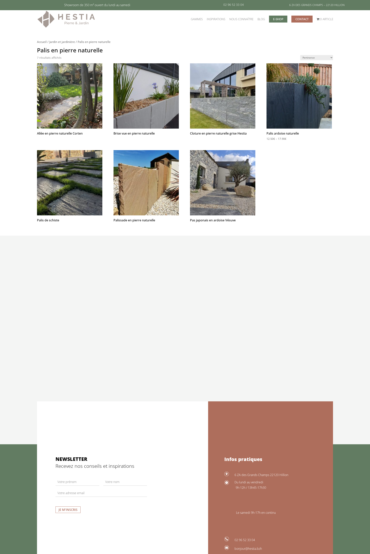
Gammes (197, 19)
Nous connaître (241, 19)
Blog (261, 19)
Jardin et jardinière (62, 42)
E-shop (278, 19)
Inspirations (216, 19)
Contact (302, 19)
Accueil (42, 42)
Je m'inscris (68, 510)
